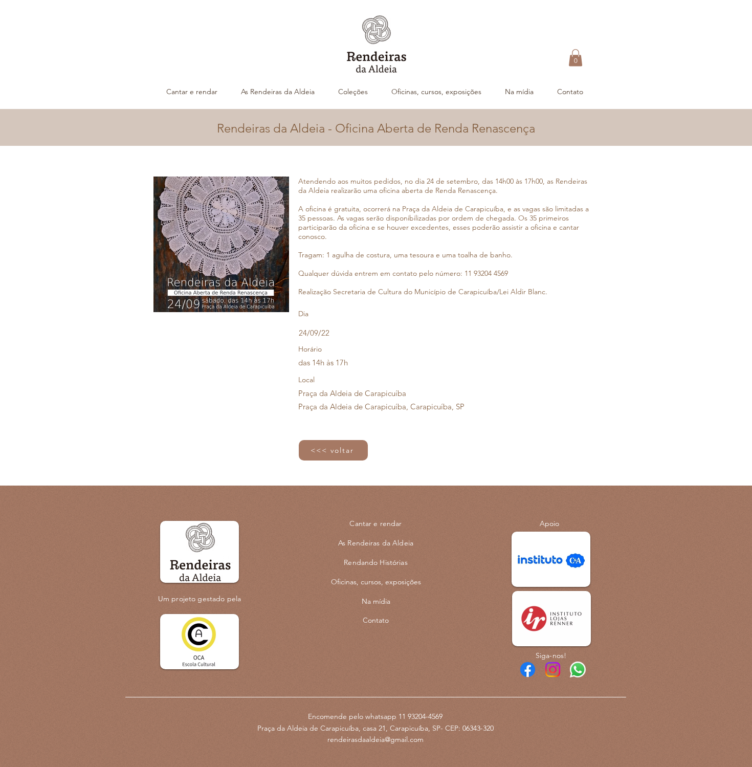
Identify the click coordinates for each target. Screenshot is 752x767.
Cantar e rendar (375, 523)
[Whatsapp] (578, 670)
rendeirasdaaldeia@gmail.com (375, 739)
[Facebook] (528, 670)
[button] (575, 57)
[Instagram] (553, 670)
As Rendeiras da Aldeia (375, 542)
